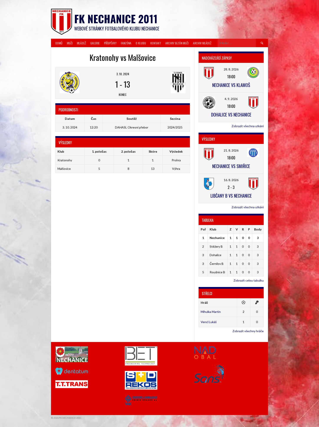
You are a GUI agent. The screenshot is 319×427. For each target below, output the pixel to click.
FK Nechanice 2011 (116, 18)
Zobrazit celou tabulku (248, 280)
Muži (69, 43)
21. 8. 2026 (231, 150)
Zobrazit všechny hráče (248, 331)
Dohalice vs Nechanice (231, 114)
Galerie (95, 43)
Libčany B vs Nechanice (231, 195)
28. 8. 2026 (231, 69)
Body (257, 229)
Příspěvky (110, 43)
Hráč (204, 302)
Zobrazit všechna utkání (248, 126)
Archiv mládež (202, 43)
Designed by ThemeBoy (253, 417)
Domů (58, 43)
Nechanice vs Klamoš (231, 85)
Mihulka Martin (211, 312)
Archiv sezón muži (177, 43)
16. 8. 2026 (231, 180)
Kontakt (155, 43)
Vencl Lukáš (209, 322)
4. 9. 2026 (231, 99)
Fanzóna (126, 43)
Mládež (81, 43)
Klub (213, 229)
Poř (203, 229)
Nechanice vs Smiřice (231, 166)
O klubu (141, 43)
